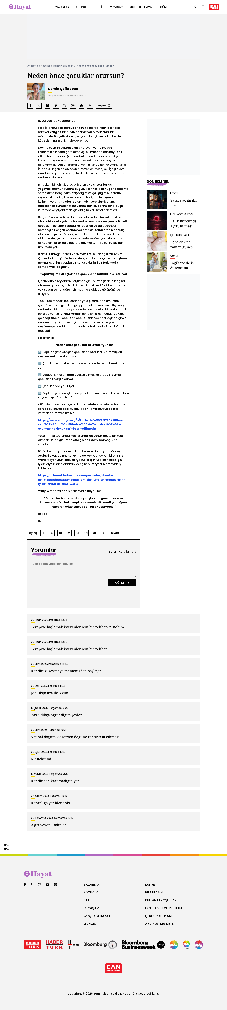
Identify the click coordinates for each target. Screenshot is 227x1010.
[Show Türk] (186, 944)
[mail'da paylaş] (73, 106)
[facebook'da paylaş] (30, 106)
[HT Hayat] (113, 874)
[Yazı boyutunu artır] (90, 106)
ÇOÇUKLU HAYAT (97, 916)
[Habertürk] (32, 944)
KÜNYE (150, 884)
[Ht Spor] (73, 944)
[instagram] (39, 885)
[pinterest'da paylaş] (81, 106)
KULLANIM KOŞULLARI (161, 900)
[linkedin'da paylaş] (56, 106)
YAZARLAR (92, 884)
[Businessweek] (143, 944)
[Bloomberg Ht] (100, 944)
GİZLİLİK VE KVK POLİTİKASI (165, 908)
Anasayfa (32, 65)
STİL (87, 900)
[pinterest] (55, 885)
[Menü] (203, 7)
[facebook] (25, 885)
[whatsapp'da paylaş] (64, 106)
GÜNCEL (90, 923)
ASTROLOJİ (92, 892)
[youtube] (47, 885)
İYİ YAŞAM (91, 908)
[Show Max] (199, 944)
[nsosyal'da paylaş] (47, 106)
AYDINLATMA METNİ (160, 923)
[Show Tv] (174, 944)
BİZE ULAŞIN (154, 892)
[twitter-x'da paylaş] (39, 106)
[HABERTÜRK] (214, 7)
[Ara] (195, 7)
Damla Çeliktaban (63, 65)
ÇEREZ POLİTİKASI (158, 916)
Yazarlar (45, 65)
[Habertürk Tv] (54, 944)
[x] (32, 885)
